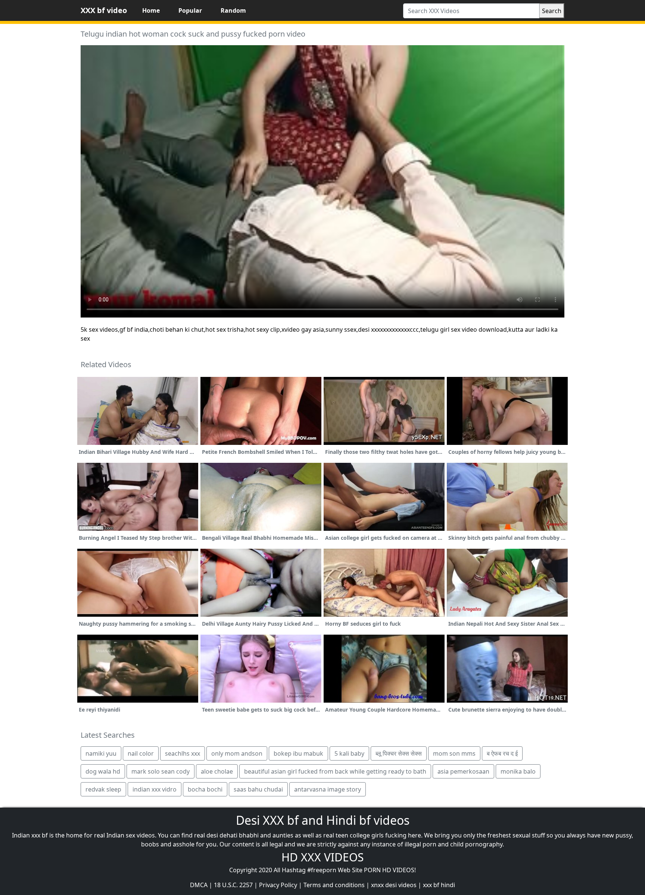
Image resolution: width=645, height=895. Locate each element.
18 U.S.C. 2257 (233, 885)
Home (151, 10)
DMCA (199, 885)
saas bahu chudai (258, 789)
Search (551, 11)
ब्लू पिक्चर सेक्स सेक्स (399, 753)
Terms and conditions (334, 885)
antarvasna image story (327, 789)
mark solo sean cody (160, 771)
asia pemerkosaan (463, 771)
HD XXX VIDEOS (322, 857)
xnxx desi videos (394, 885)
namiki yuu (100, 753)
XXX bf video (104, 10)
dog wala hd (102, 771)
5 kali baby (349, 753)
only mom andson (236, 753)
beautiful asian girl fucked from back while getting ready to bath (335, 771)
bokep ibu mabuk (298, 753)
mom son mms (454, 753)
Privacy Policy (278, 885)
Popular (190, 10)
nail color (141, 753)
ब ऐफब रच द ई (502, 753)
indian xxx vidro (155, 789)
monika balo (518, 771)
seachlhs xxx (182, 753)
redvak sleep (103, 789)
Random (233, 10)
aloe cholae (217, 771)
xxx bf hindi (439, 885)
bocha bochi (205, 789)
